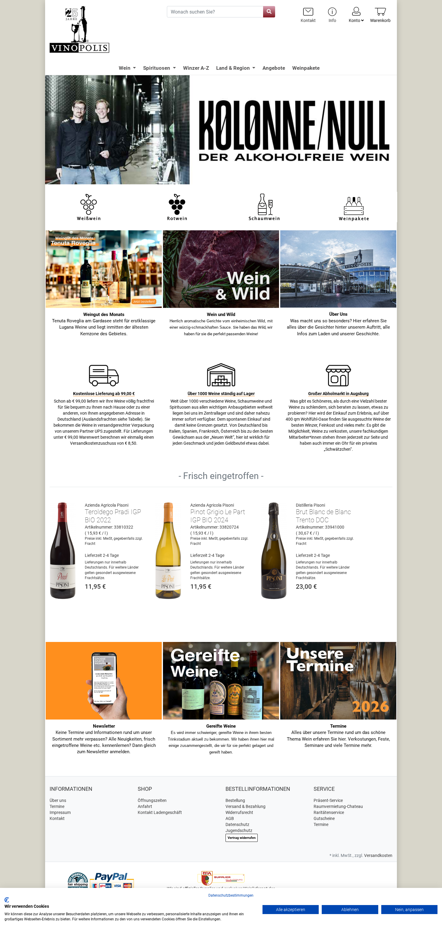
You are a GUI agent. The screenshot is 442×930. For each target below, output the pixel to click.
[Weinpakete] (353, 206)
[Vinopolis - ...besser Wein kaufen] (104, 29)
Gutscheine (324, 818)
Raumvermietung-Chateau (338, 806)
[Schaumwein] (265, 206)
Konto (355, 20)
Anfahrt (145, 806)
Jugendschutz (239, 830)
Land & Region (233, 68)
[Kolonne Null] (221, 129)
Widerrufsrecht (239, 812)
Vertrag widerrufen (242, 838)
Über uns (58, 800)
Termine (57, 806)
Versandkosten (378, 855)
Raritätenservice (329, 812)
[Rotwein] (177, 206)
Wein (125, 68)
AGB (230, 818)
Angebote (273, 68)
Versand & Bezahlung (246, 806)
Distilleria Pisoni (310, 505)
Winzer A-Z (196, 68)
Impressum (60, 812)
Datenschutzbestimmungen (230, 895)
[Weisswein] (88, 206)
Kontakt (57, 818)
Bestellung (235, 800)
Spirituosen (157, 68)
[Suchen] (269, 11)
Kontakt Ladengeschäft (160, 812)
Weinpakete (306, 68)
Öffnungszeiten (152, 800)
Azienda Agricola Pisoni (106, 505)
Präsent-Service (328, 800)
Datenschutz (237, 824)
